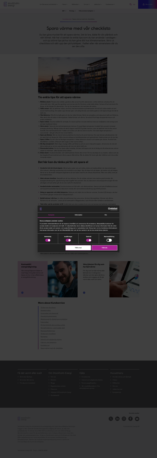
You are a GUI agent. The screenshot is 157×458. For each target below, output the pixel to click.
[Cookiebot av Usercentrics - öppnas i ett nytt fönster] (109, 209)
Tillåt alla (104, 248)
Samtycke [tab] (51, 215)
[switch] (68, 240)
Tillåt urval (78, 248)
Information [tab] (78, 215)
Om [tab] (106, 215)
